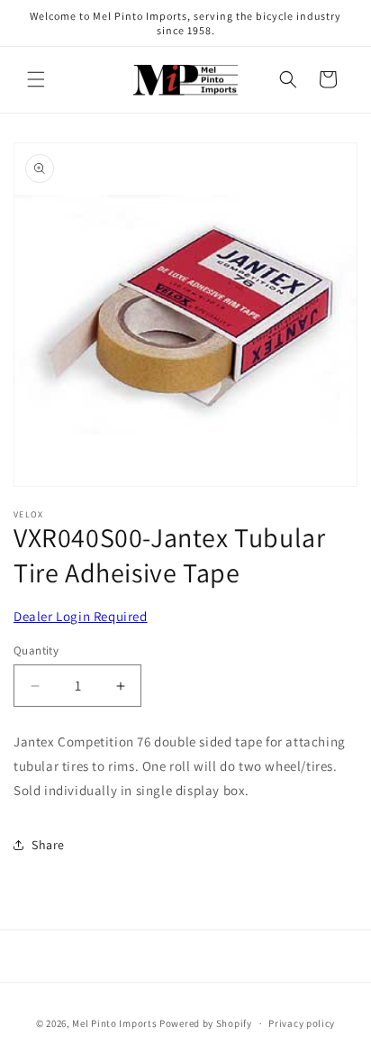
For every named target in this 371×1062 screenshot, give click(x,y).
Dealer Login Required (81, 616)
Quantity (36, 650)
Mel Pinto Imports (114, 1023)
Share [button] (48, 845)
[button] (36, 79)
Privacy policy (301, 1023)
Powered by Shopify (205, 1023)
